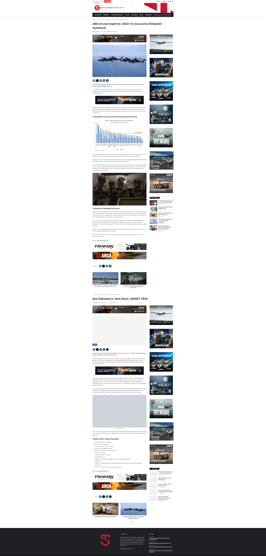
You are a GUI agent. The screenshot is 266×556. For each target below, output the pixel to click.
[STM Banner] (119, 101)
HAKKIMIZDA (148, 14)
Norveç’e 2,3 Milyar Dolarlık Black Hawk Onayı (165, 213)
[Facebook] (94, 80)
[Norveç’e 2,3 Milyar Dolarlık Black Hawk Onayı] (153, 215)
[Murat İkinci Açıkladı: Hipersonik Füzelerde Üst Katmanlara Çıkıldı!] (153, 227)
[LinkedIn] (100, 80)
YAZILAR (127, 14)
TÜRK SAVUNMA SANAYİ (117, 14)
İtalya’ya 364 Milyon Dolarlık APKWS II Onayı (165, 207)
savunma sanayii (116, 220)
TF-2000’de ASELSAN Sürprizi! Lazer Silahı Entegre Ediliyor (165, 201)
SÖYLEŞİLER (134, 14)
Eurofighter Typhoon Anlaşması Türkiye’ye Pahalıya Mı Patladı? (125, 1)
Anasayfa (95, 19)
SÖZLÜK (141, 14)
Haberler (100, 19)
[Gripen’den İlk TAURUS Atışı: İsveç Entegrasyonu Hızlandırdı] (153, 221)
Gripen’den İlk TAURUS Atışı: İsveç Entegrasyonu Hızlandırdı (165, 221)
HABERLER (105, 14)
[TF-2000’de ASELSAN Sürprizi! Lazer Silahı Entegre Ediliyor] (153, 202)
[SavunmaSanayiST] (133, 8)
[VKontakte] (104, 80)
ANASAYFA (98, 14)
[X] (97, 80)
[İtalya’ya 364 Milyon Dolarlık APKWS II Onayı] (153, 208)
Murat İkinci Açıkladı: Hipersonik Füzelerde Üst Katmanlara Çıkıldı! (164, 227)
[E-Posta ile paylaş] (107, 80)
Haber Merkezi (96, 31)
